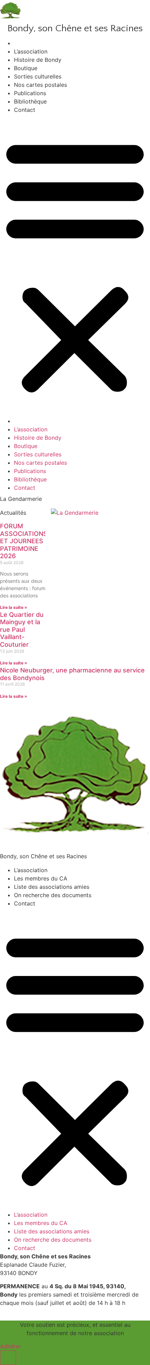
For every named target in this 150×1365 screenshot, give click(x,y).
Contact (24, 109)
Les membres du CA (40, 878)
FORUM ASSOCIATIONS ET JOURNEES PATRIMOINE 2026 (23, 541)
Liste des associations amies (51, 886)
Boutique (25, 68)
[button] (75, 265)
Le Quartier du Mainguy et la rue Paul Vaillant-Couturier (22, 629)
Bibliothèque (30, 101)
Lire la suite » (13, 607)
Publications (30, 93)
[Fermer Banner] (8, 1357)
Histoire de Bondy (37, 59)
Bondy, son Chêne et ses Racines (75, 28)
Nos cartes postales (40, 84)
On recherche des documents (52, 895)
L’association (30, 51)
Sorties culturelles (37, 76)
